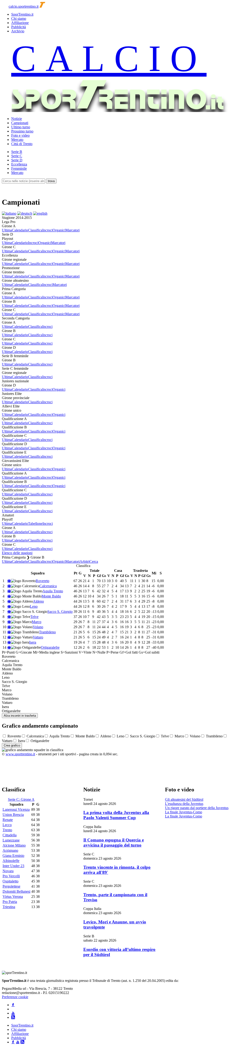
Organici (59, 230)
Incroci (47, 230)
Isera (32, 642)
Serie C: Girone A (21, 799)
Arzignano (10, 850)
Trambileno (47, 632)
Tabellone (35, 524)
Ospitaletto (10, 881)
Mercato (17, 140)
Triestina (9, 907)
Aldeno (38, 601)
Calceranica (48, 586)
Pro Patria (10, 902)
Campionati (19, 123)
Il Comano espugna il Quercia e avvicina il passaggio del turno (113, 843)
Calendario (20, 230)
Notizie (16, 119)
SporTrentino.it (22, 14)
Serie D (16, 160)
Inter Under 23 (13, 866)
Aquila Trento (52, 591)
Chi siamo (18, 18)
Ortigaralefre (50, 647)
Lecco (7, 825)
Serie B (16, 152)
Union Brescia (13, 815)
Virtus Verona (13, 897)
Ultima (7, 230)
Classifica (35, 230)
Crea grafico (12, 745)
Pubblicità (18, 27)
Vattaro (38, 637)
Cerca (93, 561)
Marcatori (72, 230)
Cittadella (10, 835)
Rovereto (42, 581)
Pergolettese (11, 886)
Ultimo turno (20, 127)
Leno (34, 606)
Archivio (17, 31)
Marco (36, 622)
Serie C (16, 156)
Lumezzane (11, 840)
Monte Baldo (51, 596)
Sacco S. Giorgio (60, 612)
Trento (7, 830)
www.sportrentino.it (20, 754)
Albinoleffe (11, 861)
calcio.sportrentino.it (24, 6)
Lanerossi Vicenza (16, 809)
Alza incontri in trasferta (20, 715)
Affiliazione (20, 23)
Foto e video (20, 135)
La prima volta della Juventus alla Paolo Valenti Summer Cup (116, 815)
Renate (8, 820)
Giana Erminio (13, 856)
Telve (34, 617)
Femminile (19, 168)
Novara (8, 871)
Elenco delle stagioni (17, 553)
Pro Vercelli (11, 876)
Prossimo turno (22, 131)
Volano (38, 627)
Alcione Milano (14, 845)
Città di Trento (21, 144)
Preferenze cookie (15, 997)
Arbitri (84, 561)
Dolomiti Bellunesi (16, 891)
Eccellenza (19, 164)
